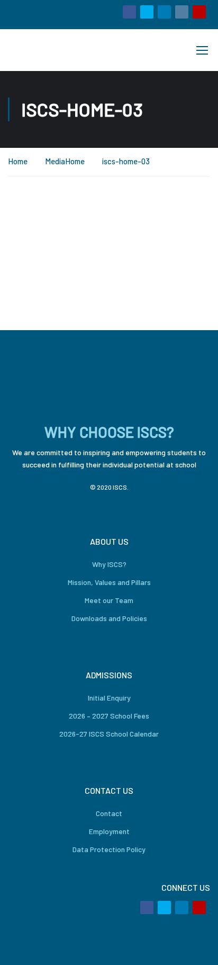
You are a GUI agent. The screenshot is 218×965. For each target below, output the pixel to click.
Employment (109, 831)
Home (18, 161)
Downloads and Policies (109, 618)
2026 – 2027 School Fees (109, 715)
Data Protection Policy (109, 849)
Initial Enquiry (109, 697)
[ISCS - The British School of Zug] (44, 50)
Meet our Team (109, 600)
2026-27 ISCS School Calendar (109, 733)
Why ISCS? (109, 564)
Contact (109, 813)
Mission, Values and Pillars (109, 582)
